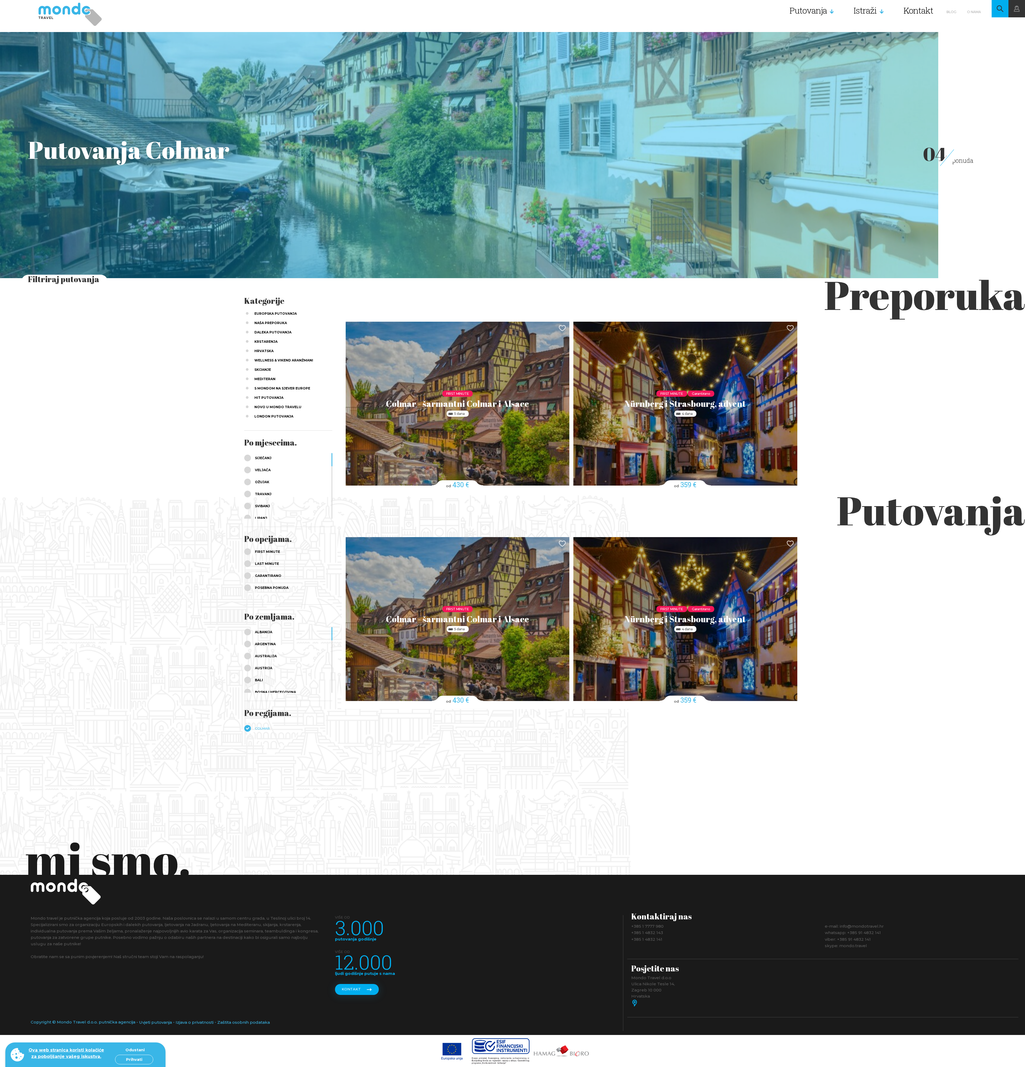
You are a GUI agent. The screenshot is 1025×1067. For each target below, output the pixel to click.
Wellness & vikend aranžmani (283, 360)
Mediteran (264, 379)
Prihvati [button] (134, 1059)
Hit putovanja (268, 398)
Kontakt (918, 10)
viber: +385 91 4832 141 (848, 939)
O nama (974, 12)
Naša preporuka (270, 323)
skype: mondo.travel (846, 945)
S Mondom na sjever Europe (282, 388)
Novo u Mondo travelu (277, 407)
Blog (951, 12)
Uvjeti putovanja (155, 1022)
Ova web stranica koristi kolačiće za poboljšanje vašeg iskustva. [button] (66, 1053)
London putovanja (273, 416)
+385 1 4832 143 (647, 932)
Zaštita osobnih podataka (243, 1022)
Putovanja (808, 10)
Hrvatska (264, 351)
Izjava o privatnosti (195, 1022)
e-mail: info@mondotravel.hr (854, 925)
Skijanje (262, 370)
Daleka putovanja (272, 332)
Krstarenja (266, 342)
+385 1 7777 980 (647, 925)
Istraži (865, 10)
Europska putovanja (275, 314)
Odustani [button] (135, 1050)
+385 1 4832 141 (646, 939)
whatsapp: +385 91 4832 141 (853, 932)
